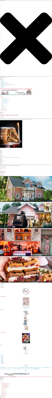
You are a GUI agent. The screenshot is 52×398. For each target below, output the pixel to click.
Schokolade (19, 368)
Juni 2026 (2, 356)
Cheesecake (17, 367)
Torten (1, 285)
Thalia (28, 307)
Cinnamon (24, 367)
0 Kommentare (2, 117)
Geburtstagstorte (43, 367)
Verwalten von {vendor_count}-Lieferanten (5, 82)
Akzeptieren (1, 84)
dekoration (32, 367)
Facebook (26, 351)
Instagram (26, 350)
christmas (21, 367)
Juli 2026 (2, 355)
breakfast (9, 367)
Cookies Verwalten (5, 84)
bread (7, 367)
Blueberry (6, 367)
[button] (26, 38)
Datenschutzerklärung (3, 86)
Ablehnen (3, 84)
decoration (29, 367)
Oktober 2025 (2, 362)
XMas (38, 368)
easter (34, 367)
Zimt (40, 368)
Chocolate (19, 367)
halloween (47, 367)
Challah (15, 367)
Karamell (51, 367)
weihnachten (35, 368)
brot (10, 367)
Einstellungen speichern (10, 84)
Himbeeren (49, 367)
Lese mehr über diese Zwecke (3, 83)
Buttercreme (13, 367)
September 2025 (2, 363)
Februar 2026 (2, 359)
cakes (14, 367)
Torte (24, 368)
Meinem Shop (24, 307)
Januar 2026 (2, 360)
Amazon (26, 307)
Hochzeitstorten (2, 284)
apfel (0, 367)
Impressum (2, 87)
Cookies (26, 367)
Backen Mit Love (3, 367)
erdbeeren (37, 367)
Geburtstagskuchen (40, 367)
